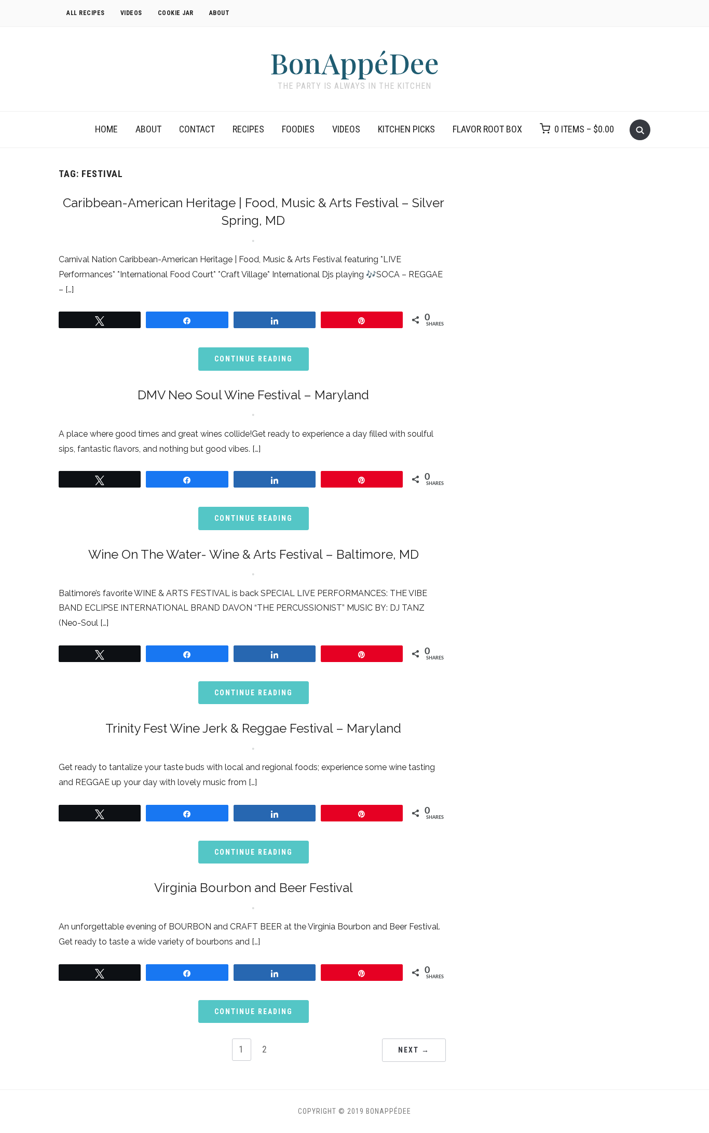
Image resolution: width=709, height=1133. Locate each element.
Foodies (298, 129)
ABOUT (219, 13)
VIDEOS (131, 13)
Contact (197, 129)
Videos (346, 129)
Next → (414, 1050)
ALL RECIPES (85, 13)
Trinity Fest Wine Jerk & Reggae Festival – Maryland (253, 728)
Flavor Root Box (487, 129)
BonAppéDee (354, 62)
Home (106, 129)
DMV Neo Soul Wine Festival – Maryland (253, 394)
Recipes (248, 129)
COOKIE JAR (176, 13)
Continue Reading (253, 359)
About (148, 129)
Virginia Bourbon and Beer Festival (253, 887)
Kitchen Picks (406, 129)
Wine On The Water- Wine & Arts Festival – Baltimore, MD (253, 554)
